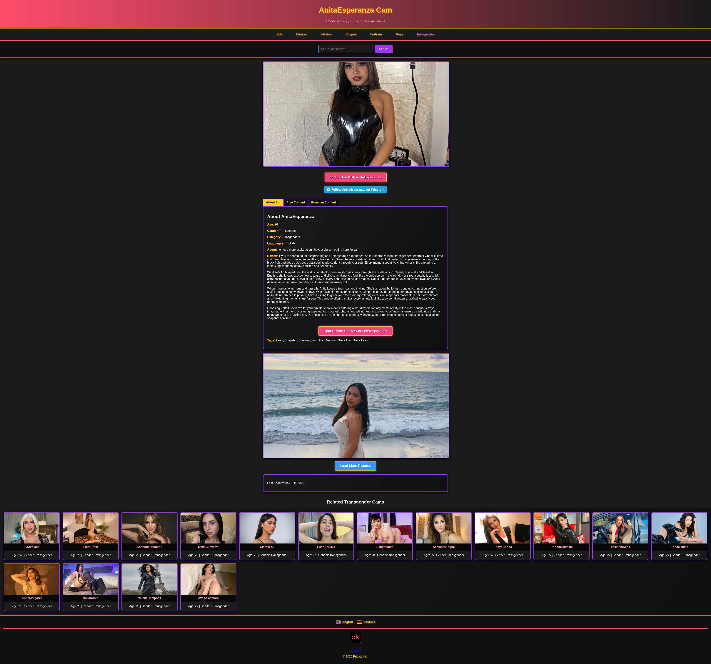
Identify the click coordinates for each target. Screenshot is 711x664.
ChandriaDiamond (149, 546)
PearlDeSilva (326, 546)
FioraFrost (90, 546)
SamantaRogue (444, 546)
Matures (301, 34)
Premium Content (323, 202)
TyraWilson (32, 546)
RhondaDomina (561, 546)
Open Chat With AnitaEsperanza (355, 177)
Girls (279, 34)
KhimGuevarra (208, 546)
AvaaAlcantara (208, 598)
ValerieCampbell (149, 598)
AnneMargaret (32, 598)
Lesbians (376, 34)
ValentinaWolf (620, 546)
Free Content (296, 202)
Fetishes (326, 34)
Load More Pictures (355, 466)
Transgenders (426, 34)
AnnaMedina (679, 546)
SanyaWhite (384, 546)
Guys (399, 34)
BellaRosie (90, 598)
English (347, 622)
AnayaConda (502, 546)
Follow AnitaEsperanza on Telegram (358, 190)
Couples (351, 34)
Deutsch (369, 622)
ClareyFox (267, 546)
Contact (356, 650)
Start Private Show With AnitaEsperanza (355, 331)
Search (383, 49)
